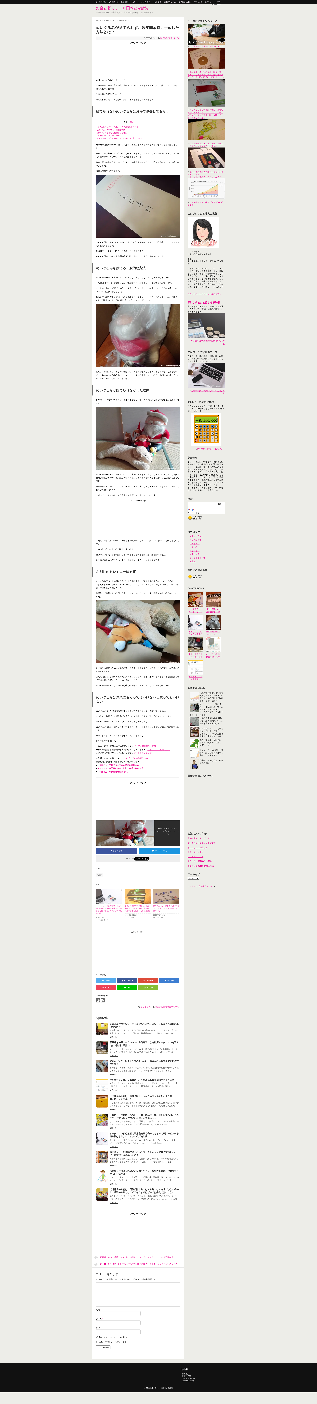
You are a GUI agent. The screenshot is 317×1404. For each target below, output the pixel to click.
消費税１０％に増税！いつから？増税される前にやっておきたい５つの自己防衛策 (136, 1257)
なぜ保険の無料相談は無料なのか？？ (206, 46)
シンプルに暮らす (197, 558)
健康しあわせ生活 (195, 852)
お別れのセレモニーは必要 (108, 135)
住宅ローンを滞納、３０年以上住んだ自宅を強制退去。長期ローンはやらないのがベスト (139, 1264)
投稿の (186, 1376)
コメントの (188, 1378)
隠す (132, 122)
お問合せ (218, 2)
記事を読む (114, 1037)
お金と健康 (157, 2)
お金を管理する (100, 2)
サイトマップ (193, 886)
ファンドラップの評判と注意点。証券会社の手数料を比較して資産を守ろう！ (211, 752)
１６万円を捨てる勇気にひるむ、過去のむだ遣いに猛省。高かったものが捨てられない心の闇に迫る (138, 908)
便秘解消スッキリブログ (198, 838)
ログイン (185, 1374)
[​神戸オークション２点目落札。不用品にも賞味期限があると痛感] (102, 1085)
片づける (175, 38)
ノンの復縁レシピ (195, 857)
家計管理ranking (170, 2)
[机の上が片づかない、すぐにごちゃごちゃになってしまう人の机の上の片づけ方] (102, 1029)
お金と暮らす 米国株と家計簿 (122, 8)
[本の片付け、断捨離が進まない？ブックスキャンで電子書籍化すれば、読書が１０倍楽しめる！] (102, 1157)
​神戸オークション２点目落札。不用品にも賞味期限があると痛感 (142, 1080)
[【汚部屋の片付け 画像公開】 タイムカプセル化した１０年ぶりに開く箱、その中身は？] (102, 1101)
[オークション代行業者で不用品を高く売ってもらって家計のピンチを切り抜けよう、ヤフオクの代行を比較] (102, 1138)
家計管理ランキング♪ (143, 753)
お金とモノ (145, 2)
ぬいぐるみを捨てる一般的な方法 (111, 130)
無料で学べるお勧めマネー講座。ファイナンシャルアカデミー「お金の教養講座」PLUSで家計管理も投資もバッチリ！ (206, 74)
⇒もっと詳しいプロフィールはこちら (204, 294)
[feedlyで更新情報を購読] (98, 1000)
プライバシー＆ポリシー (203, 2)
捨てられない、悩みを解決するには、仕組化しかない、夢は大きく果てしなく (166, 908)
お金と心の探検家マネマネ (167, 1007)
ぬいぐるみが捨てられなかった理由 (112, 133)
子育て (193, 561)
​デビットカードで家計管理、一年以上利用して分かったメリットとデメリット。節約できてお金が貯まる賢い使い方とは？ (206, 709)
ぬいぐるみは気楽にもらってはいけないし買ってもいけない (122, 138)
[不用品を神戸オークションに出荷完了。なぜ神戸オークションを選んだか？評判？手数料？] (102, 1047)
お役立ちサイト (207, 886)
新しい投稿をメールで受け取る (113, 1342)
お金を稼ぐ (125, 2)
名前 (98, 1310)
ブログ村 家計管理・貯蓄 (145, 746)
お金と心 (135, 2)
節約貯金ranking (185, 2)
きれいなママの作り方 (197, 847)
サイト (99, 1328)
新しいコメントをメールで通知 (113, 1337)
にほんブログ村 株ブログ (158, 750)
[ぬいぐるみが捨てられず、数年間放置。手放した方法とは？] (169, 980)
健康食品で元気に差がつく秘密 (201, 843)
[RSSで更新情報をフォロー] (103, 1000)
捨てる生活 (165, 38)
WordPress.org (188, 1380)
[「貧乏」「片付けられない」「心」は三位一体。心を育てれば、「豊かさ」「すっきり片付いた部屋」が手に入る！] (102, 1120)
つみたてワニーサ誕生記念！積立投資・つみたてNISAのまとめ (210, 742)
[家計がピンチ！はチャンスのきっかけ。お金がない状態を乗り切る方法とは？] (102, 1066)
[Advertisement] (138, 60)
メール (99, 1319)
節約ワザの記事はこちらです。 (211, 449)
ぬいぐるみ (146, 1007)
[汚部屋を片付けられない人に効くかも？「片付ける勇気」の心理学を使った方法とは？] (102, 1176)
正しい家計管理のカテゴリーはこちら (206, 177)
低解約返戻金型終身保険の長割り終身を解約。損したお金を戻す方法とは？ (211, 721)
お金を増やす (113, 2)
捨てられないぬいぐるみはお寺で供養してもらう (117, 127)
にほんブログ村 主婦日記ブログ (136, 758)
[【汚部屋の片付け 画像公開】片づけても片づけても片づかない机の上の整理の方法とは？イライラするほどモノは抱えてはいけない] (102, 1194)
